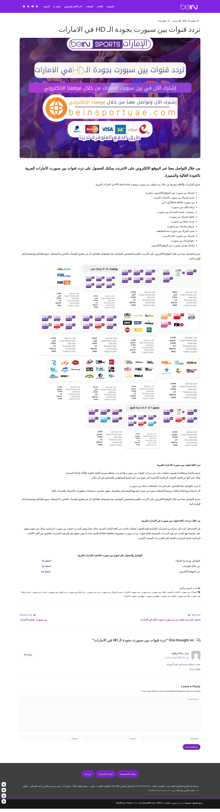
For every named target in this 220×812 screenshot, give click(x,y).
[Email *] (110, 738)
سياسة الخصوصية (128, 774)
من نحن (87, 774)
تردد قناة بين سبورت (77, 592)
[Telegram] (24, 6)
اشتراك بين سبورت (189, 592)
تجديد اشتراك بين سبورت (111, 592)
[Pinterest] (28, 6)
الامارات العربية (173, 592)
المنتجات (89, 6)
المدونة (46, 6)
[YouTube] (32, 6)
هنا (43, 560)
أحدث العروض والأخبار (188, 588)
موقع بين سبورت (153, 596)
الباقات (100, 6)
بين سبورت (146, 592)
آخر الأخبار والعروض (73, 6)
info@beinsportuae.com (159, 790)
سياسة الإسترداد (106, 774)
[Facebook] (37, 6)
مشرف (175, 21)
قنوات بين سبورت (168, 596)
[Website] (170, 738)
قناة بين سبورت (183, 596)
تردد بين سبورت (93, 592)
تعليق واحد (162, 21)
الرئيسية (110, 6)
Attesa (136, 803)
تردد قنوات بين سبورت (57, 592)
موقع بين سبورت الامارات (134, 596)
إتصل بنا (56, 6)
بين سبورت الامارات (132, 592)
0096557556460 (143, 786)
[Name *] (50, 738)
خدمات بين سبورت (39, 592)
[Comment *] (110, 731)
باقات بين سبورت (159, 592)
